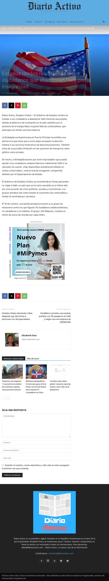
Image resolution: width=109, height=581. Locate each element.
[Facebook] (5, 105)
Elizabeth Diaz (11, 93)
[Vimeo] (61, 561)
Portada (29, 22)
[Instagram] (48, 561)
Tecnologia (48, 22)
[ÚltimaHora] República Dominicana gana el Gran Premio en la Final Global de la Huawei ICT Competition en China (36, 387)
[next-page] (8, 398)
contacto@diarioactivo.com (61, 553)
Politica (37, 22)
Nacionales (61, 22)
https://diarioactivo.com (31, 339)
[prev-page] (4, 398)
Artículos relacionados (14, 359)
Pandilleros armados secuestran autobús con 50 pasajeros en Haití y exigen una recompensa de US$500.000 (55, 317)
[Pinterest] (18, 105)
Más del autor (33, 359)
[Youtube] (67, 561)
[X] (11, 105)
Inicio (4, 28)
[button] (103, 21)
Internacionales (75, 22)
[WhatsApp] (24, 105)
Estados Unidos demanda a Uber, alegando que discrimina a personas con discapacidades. (17, 316)
